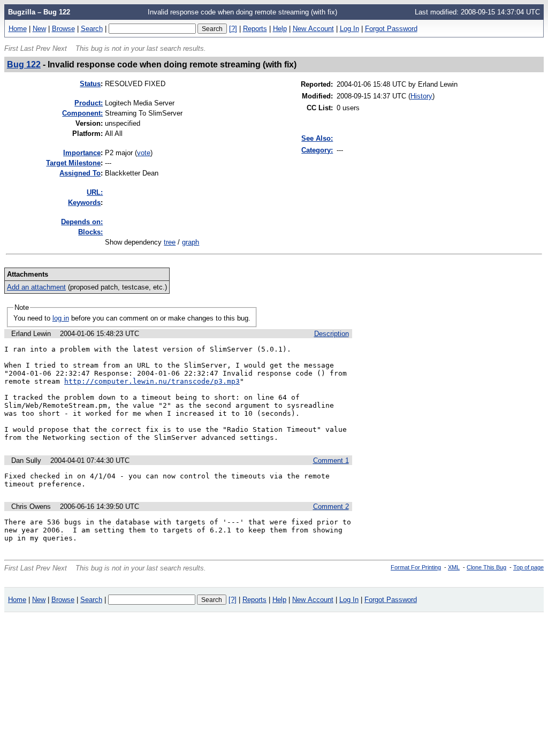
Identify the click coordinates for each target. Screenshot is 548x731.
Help (280, 29)
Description (331, 334)
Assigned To (80, 173)
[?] (233, 29)
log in (60, 318)
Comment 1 (331, 460)
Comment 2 (331, 506)
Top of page (528, 567)
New (39, 29)
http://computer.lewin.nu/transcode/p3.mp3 (152, 381)
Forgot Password (391, 29)
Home (18, 29)
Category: (317, 150)
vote (143, 153)
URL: (95, 192)
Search (92, 29)
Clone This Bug (486, 567)
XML (454, 567)
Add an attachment (36, 287)
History (421, 96)
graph (190, 242)
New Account (313, 29)
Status (90, 84)
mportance (82, 153)
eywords (84, 203)
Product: (88, 103)
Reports (255, 29)
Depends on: (82, 222)
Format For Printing (416, 567)
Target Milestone (73, 163)
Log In (349, 29)
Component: (82, 113)
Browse (63, 29)
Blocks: (90, 232)
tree (170, 242)
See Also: (317, 138)
